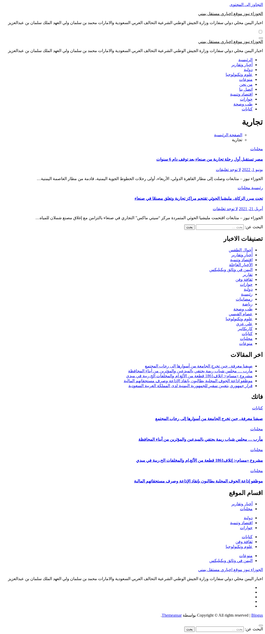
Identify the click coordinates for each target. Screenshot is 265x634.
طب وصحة (243, 104)
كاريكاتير (245, 328)
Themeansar (172, 615)
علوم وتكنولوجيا (239, 74)
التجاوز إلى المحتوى (246, 4)
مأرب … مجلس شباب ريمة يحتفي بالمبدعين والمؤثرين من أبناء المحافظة (190, 371)
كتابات (247, 109)
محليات (256, 149)
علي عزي (244, 324)
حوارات (246, 99)
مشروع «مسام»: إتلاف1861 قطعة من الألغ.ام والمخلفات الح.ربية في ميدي (189, 376)
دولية (248, 69)
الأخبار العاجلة (241, 264)
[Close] (261, 625)
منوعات (246, 79)
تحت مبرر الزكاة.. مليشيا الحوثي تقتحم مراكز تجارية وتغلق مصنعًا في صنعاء (199, 198)
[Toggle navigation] (261, 38)
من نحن (246, 84)
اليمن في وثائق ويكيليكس (231, 269)
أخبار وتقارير (242, 64)
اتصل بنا (246, 89)
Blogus (257, 615)
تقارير (248, 274)
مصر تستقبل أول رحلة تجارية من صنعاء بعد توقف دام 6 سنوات (209, 159)
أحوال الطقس (241, 250)
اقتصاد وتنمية (241, 94)
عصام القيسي (241, 314)
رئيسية (256, 188)
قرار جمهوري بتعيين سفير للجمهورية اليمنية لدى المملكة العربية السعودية (190, 385)
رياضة (247, 304)
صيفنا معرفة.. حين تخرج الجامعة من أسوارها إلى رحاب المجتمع (199, 366)
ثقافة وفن (244, 279)
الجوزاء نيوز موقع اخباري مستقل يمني (230, 13)
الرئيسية (245, 60)
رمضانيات (244, 299)
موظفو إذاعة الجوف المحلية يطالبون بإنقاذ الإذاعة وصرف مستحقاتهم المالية (188, 381)
